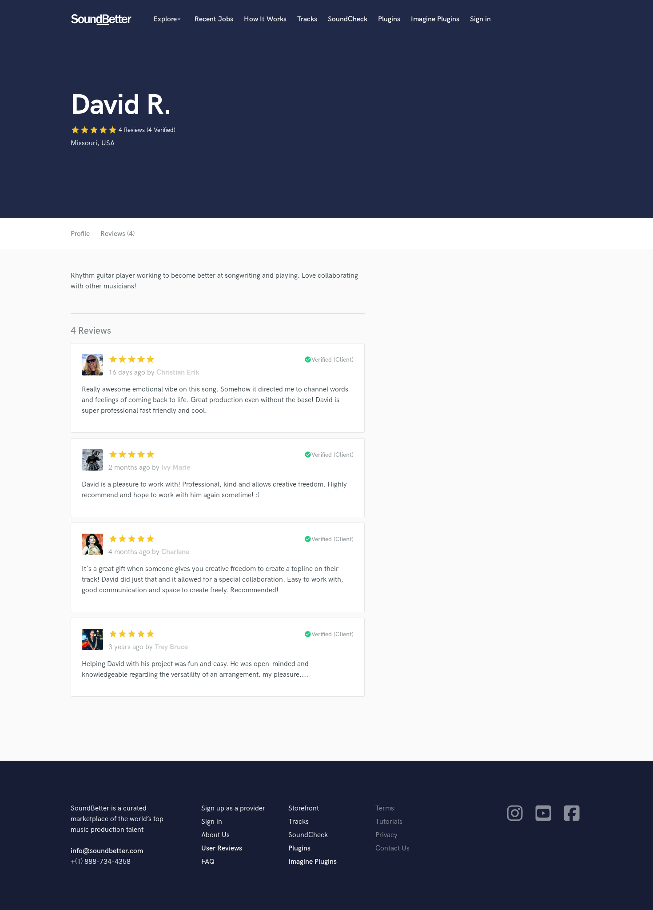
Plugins (389, 19)
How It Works (265, 19)
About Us (215, 835)
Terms (384, 808)
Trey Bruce (171, 647)
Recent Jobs (214, 19)
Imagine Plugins (435, 19)
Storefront (303, 808)
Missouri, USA (93, 143)
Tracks (307, 19)
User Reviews (221, 848)
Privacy (386, 835)
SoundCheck (347, 19)
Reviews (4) (117, 234)
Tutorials (388, 822)
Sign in (480, 19)
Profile (80, 234)
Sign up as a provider (233, 808)
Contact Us (392, 848)
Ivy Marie (175, 467)
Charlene (175, 552)
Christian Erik (177, 372)
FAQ (208, 862)
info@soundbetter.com (107, 851)
